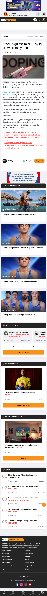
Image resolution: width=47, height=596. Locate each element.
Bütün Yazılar (23, 352)
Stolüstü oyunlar (7, 559)
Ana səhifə (4, 594)
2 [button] (18, 346)
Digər (3, 569)
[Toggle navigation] (44, 19)
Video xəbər (42, 594)
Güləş (36, 36)
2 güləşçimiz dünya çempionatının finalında (22, 135)
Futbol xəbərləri (6, 563)
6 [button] (28, 346)
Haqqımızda (28, 566)
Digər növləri (29, 553)
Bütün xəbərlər (23, 405)
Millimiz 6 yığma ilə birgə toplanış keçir (20, 132)
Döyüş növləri (6, 556)
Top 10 (27, 559)
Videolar (27, 556)
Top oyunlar (5, 553)
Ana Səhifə (30, 36)
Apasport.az (8, 92)
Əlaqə (27, 569)
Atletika (27, 550)
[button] (13, 346)
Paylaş (38, 161)
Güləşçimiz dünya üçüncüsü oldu (18, 143)
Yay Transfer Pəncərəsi (12, 26)
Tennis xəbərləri (7, 566)
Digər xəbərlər (33, 594)
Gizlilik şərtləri (29, 563)
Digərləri (23, 458)
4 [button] (23, 346)
